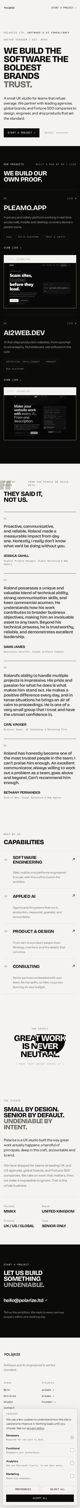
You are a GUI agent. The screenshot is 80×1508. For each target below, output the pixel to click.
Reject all (57, 1489)
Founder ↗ (49, 1401)
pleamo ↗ (48, 1396)
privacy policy (35, 1428)
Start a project (63, 7)
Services (10, 1396)
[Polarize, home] (9, 8)
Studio (8, 1401)
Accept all (40, 1498)
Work (7, 1389)
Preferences (23, 1489)
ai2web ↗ (48, 1389)
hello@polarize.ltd (25, 1300)
